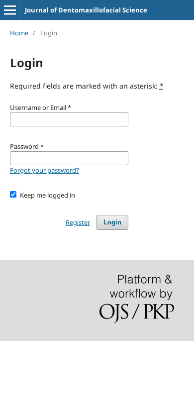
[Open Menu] (10, 10)
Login (112, 222)
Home (19, 32)
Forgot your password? (44, 170)
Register (78, 222)
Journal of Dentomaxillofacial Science (86, 9)
